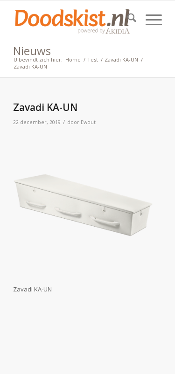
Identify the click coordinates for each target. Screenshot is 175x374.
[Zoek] (127, 19)
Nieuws (32, 50)
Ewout (88, 122)
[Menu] (149, 19)
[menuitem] (127, 19)
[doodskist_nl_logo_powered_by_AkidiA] (72, 19)
